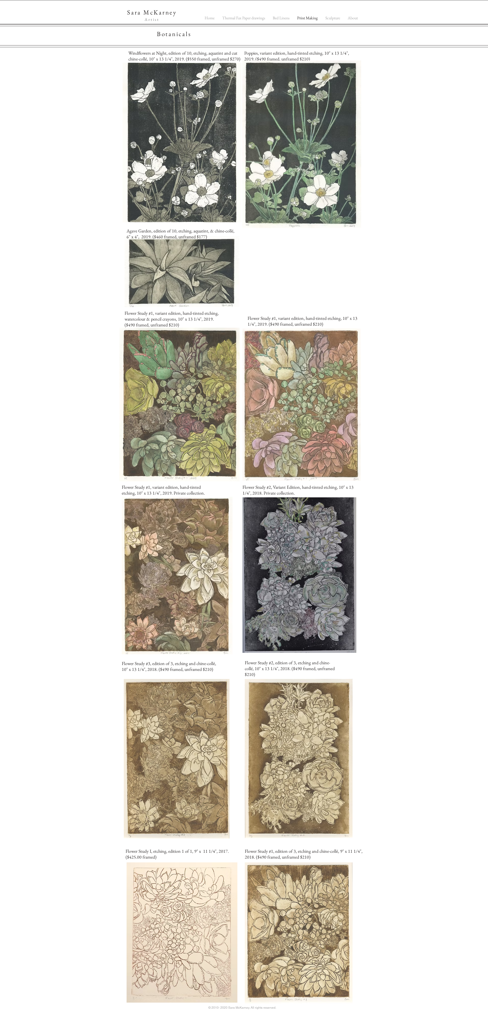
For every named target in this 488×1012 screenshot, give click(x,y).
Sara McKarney (152, 12)
